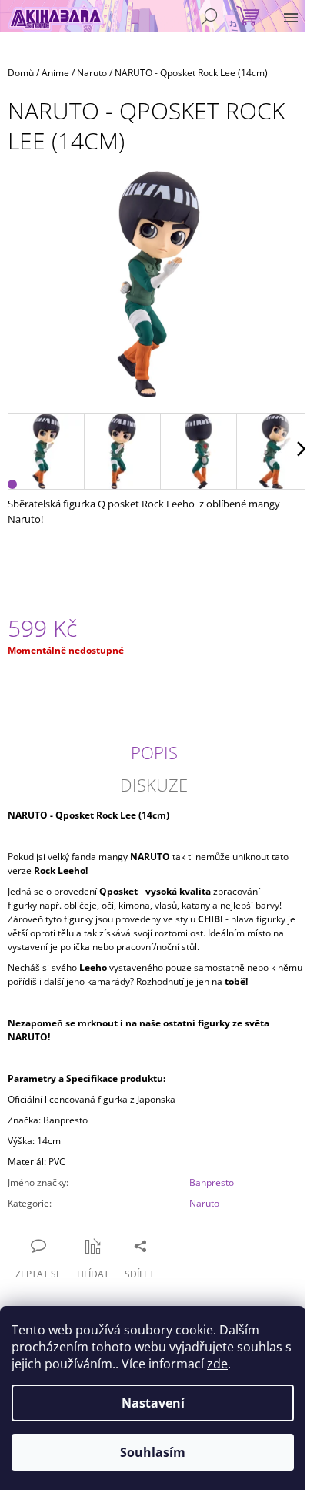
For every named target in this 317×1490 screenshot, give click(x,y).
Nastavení (153, 1403)
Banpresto (211, 1182)
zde (217, 1363)
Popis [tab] (154, 752)
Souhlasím (152, 1452)
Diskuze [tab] (154, 784)
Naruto (204, 1203)
